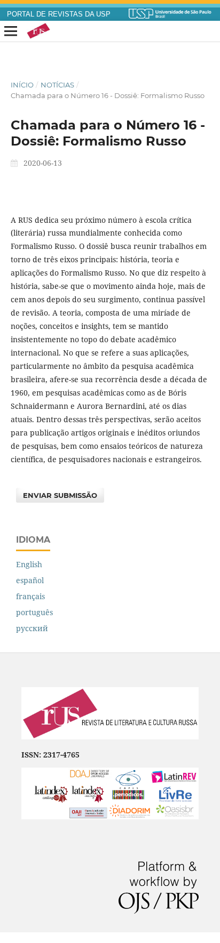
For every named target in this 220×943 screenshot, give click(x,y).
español (30, 580)
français (30, 596)
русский (32, 628)
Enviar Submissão (60, 495)
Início (22, 84)
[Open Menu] (10, 31)
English (29, 564)
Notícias (57, 84)
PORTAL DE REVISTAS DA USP (59, 14)
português (34, 612)
